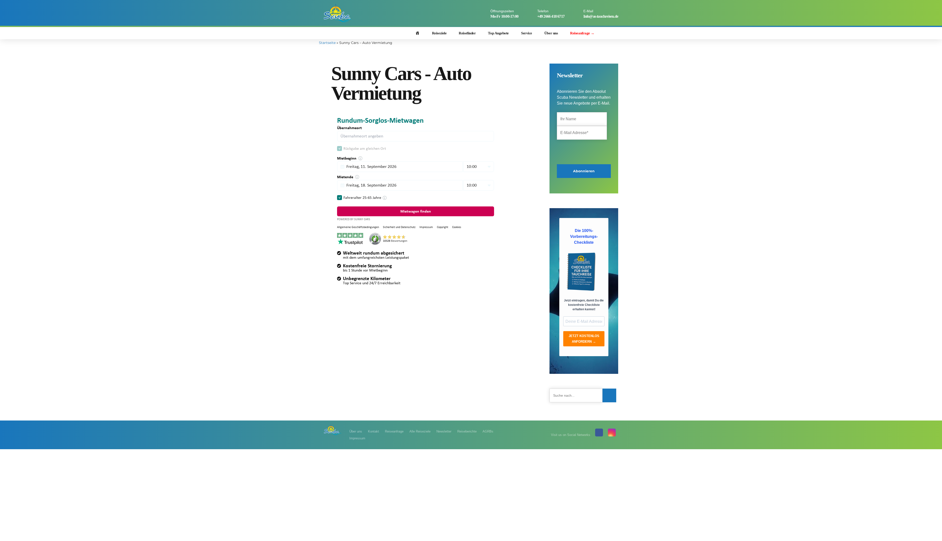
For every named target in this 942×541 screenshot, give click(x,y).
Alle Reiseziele (420, 431)
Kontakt (373, 431)
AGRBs (488, 431)
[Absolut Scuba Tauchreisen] (333, 429)
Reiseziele (439, 33)
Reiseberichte (467, 431)
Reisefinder (467, 33)
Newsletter (443, 431)
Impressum (357, 438)
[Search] (615, 33)
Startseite (327, 43)
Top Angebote (498, 33)
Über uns (551, 33)
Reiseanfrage (394, 431)
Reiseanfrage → (582, 33)
